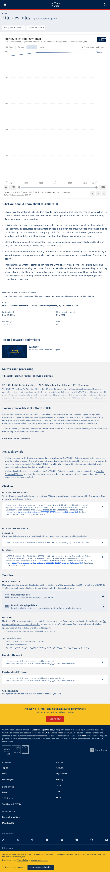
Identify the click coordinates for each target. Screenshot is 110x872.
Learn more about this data (59, 192)
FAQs (100, 739)
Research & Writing (10, 817)
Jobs (58, 792)
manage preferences (39, 860)
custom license (85, 736)
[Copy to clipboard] (99, 506)
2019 (103, 187)
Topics (5, 768)
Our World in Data (55, 4)
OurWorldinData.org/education (14, 195)
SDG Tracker (7, 798)
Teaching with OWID (11, 804)
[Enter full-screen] (104, 193)
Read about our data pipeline (15, 439)
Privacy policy (8, 848)
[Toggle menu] (5, 4)
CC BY (28, 195)
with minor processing (48, 306)
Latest (5, 792)
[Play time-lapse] (6, 187)
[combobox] (105, 4)
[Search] (105, 4)
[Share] (98, 193)
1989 (12, 187)
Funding (59, 780)
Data (4, 774)
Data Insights (8, 780)
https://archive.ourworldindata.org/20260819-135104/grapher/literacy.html (42, 512)
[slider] (19, 187)
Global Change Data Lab (42, 730)
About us (60, 768)
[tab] (9, 47)
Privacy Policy (22, 860)
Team (58, 786)
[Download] (92, 193)
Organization (61, 774)
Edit (94, 47)
